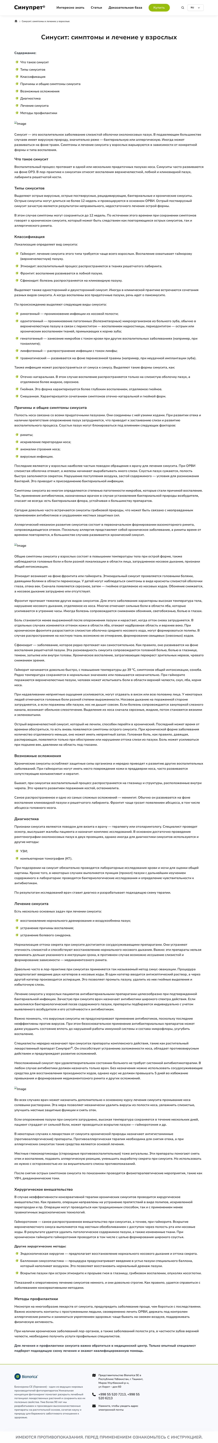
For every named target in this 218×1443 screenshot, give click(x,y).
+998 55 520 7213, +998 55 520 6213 (119, 1396)
